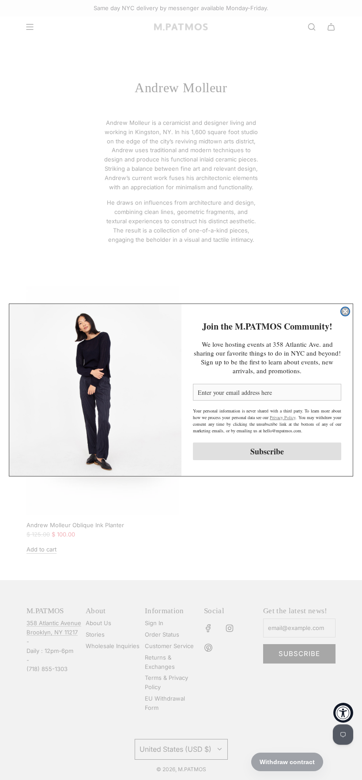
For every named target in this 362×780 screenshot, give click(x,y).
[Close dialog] (345, 311)
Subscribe (267, 451)
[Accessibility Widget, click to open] (343, 713)
